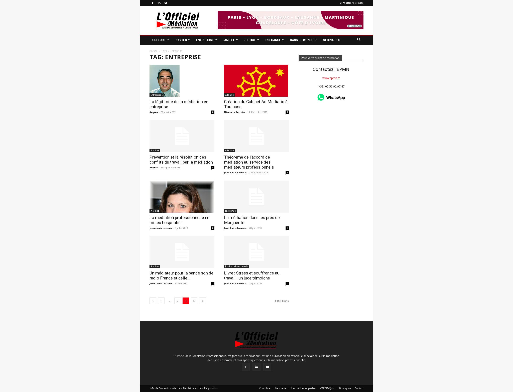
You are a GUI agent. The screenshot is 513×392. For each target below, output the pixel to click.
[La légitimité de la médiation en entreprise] (181, 81)
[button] (359, 40)
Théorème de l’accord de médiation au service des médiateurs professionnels (249, 162)
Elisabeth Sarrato (234, 112)
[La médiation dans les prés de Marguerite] (256, 197)
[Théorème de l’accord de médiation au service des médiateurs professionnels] (256, 136)
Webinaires (331, 40)
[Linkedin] (159, 3)
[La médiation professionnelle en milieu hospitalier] (181, 197)
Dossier (181, 40)
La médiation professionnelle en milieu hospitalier (179, 220)
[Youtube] (166, 3)
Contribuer (265, 388)
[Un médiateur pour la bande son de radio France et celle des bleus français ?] (181, 252)
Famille (229, 40)
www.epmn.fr (331, 78)
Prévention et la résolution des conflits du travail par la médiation (181, 160)
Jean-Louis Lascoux (235, 172)
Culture (159, 40)
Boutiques (345, 388)
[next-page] (202, 301)
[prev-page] (152, 301)
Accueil (153, 51)
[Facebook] (152, 3)
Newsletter (281, 388)
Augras (153, 112)
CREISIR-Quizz (327, 388)
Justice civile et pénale (236, 266)
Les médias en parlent (303, 388)
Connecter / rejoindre (352, 2)
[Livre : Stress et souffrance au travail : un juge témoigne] (256, 252)
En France (273, 40)
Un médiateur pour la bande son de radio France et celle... (181, 275)
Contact (359, 388)
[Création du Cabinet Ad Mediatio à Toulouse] (256, 81)
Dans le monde (301, 40)
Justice (250, 40)
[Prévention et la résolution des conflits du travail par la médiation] (181, 136)
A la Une (229, 94)
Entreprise (205, 40)
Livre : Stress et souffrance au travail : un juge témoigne (251, 275)
